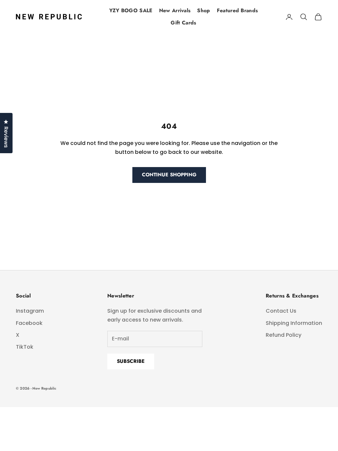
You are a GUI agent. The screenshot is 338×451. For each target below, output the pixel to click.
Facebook (29, 323)
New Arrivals (175, 10)
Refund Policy (283, 335)
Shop (203, 10)
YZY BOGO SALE (130, 10)
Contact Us (281, 311)
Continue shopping (169, 174)
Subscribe (131, 361)
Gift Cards (183, 22)
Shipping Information (294, 323)
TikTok (24, 347)
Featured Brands (237, 10)
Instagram (30, 311)
